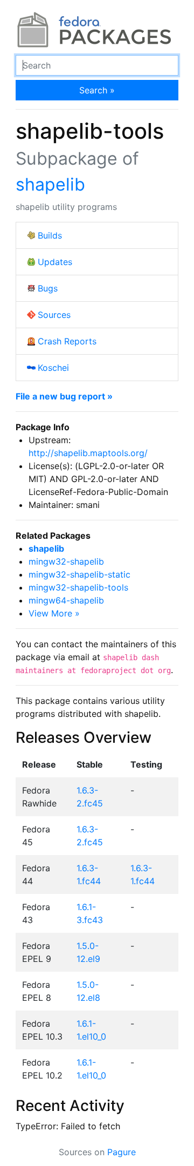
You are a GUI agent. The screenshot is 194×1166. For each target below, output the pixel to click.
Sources (54, 314)
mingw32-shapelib (66, 561)
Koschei (53, 367)
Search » (97, 90)
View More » (54, 613)
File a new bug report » (64, 396)
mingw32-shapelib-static (79, 574)
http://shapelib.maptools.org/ (88, 453)
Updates (55, 261)
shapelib (50, 184)
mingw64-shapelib (66, 600)
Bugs (48, 288)
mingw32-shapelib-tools (78, 587)
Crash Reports (67, 341)
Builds (50, 235)
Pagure (121, 1152)
